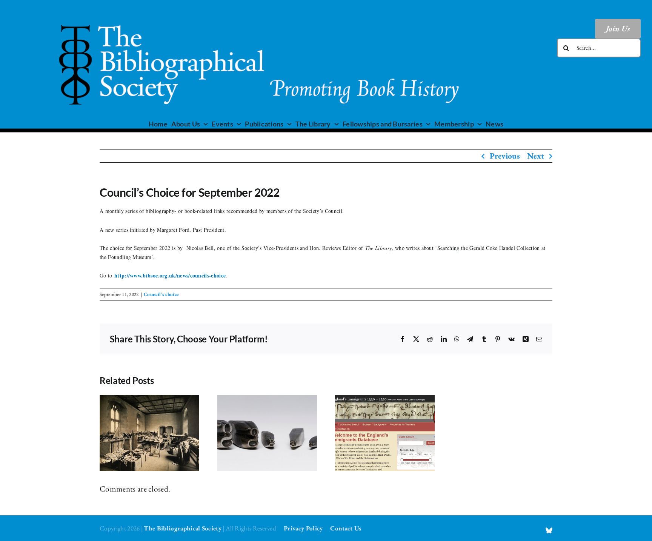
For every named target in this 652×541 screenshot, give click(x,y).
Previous (505, 156)
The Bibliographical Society (182, 528)
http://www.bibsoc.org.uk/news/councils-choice (170, 275)
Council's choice (161, 294)
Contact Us (345, 528)
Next (535, 156)
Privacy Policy (303, 528)
